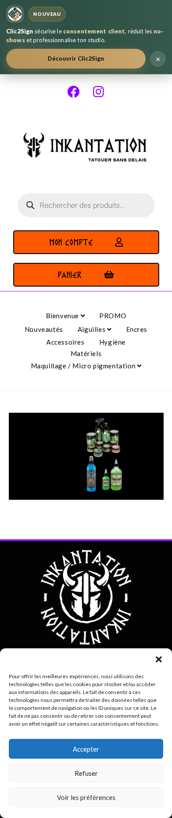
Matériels (86, 353)
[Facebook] (73, 92)
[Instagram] (98, 92)
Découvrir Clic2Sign (76, 58)
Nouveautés (44, 329)
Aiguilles (92, 329)
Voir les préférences (86, 797)
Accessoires (65, 342)
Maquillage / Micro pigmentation (84, 366)
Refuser (86, 773)
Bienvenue (63, 316)
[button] (158, 659)
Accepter (86, 749)
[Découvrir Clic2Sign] (15, 14)
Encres (137, 329)
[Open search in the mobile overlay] (86, 205)
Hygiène (112, 342)
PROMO (112, 316)
